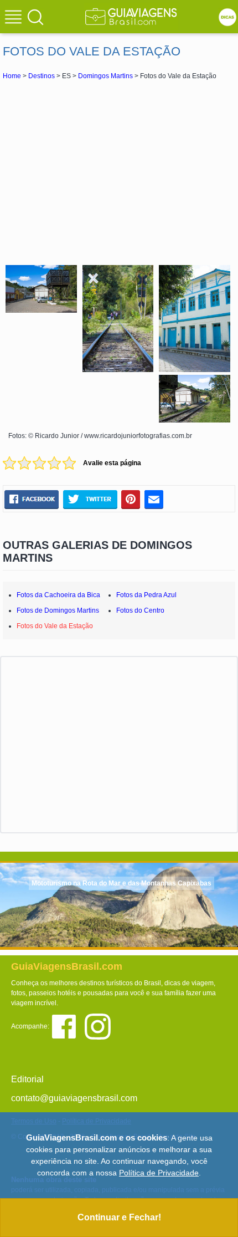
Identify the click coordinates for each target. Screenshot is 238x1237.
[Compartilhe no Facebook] (31, 499)
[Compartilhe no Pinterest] (131, 499)
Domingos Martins (105, 76)
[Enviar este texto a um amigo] (153, 499)
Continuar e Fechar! (119, 1217)
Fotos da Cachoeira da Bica (58, 595)
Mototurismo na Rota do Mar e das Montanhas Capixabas (121, 883)
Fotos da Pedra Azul (146, 595)
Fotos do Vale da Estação (55, 626)
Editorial (27, 1079)
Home (12, 76)
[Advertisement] (119, 170)
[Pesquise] (35, 17)
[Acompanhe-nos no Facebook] (68, 1025)
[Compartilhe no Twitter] (89, 499)
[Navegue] (15, 18)
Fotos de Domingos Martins (58, 610)
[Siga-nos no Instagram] (100, 1025)
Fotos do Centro (140, 610)
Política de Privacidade (159, 1172)
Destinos (41, 76)
